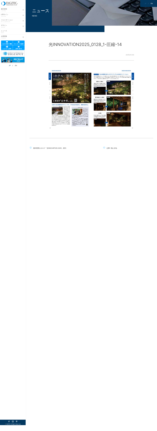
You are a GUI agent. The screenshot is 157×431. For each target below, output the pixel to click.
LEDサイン (4, 15)
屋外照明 (4, 10)
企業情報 (4, 37)
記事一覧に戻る (112, 148)
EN (16, 65)
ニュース (4, 31)
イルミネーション (7, 21)
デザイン (4, 26)
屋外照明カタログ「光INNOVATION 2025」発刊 (49, 148)
